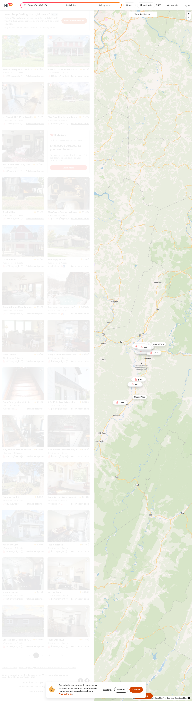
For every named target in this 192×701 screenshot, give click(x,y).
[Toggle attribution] (189, 698)
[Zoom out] (189, 18)
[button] (158, 5)
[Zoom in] (189, 14)
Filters (129, 5)
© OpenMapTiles (159, 698)
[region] (143, 355)
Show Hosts (146, 5)
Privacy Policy (65, 694)
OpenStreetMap (181, 698)
